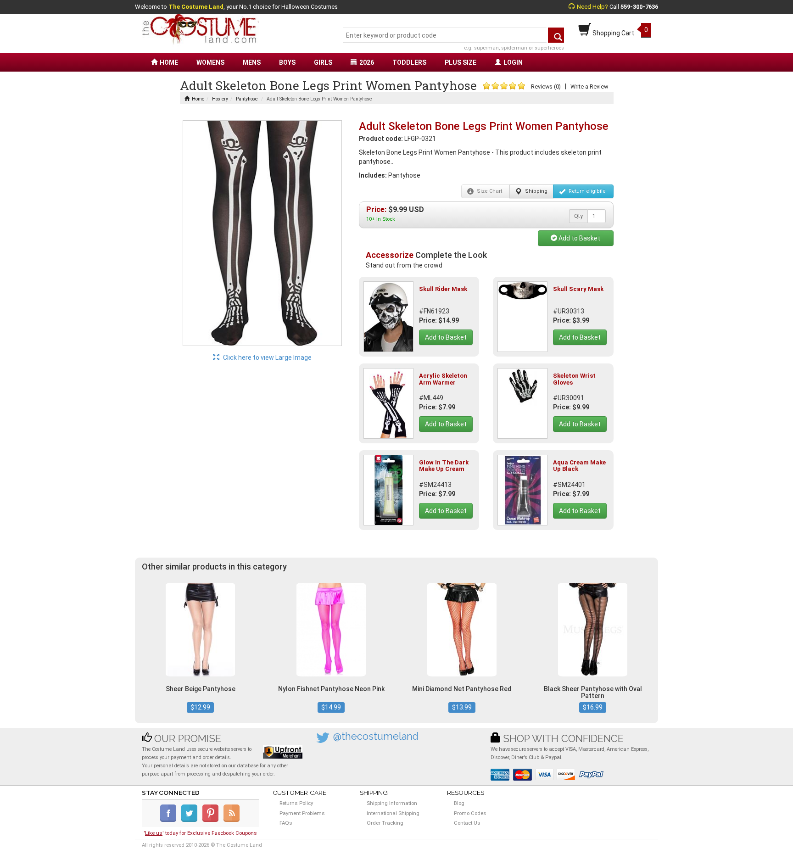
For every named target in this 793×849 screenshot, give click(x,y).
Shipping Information (392, 803)
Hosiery (220, 99)
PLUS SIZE (460, 62)
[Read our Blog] (232, 820)
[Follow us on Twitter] (191, 820)
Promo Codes (470, 813)
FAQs (285, 823)
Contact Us (467, 823)
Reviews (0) (546, 86)
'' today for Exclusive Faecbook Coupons (200, 833)
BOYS (287, 62)
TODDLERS (409, 62)
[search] (556, 35)
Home (198, 99)
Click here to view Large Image (267, 357)
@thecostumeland (376, 736)
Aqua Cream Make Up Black (579, 465)
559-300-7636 (639, 6)
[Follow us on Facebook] (170, 820)
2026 (366, 62)
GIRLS (323, 62)
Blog (459, 803)
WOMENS (210, 62)
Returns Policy (296, 803)
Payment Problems (302, 813)
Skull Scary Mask (578, 288)
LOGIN (513, 62)
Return (586, 191)
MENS (252, 62)
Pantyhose (246, 99)
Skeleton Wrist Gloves (574, 378)
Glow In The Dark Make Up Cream (444, 465)
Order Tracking (385, 823)
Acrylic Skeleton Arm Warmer (443, 378)
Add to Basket (578, 238)
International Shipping (393, 813)
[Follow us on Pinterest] (212, 820)
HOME (169, 62)
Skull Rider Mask (443, 288)
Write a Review (589, 86)
